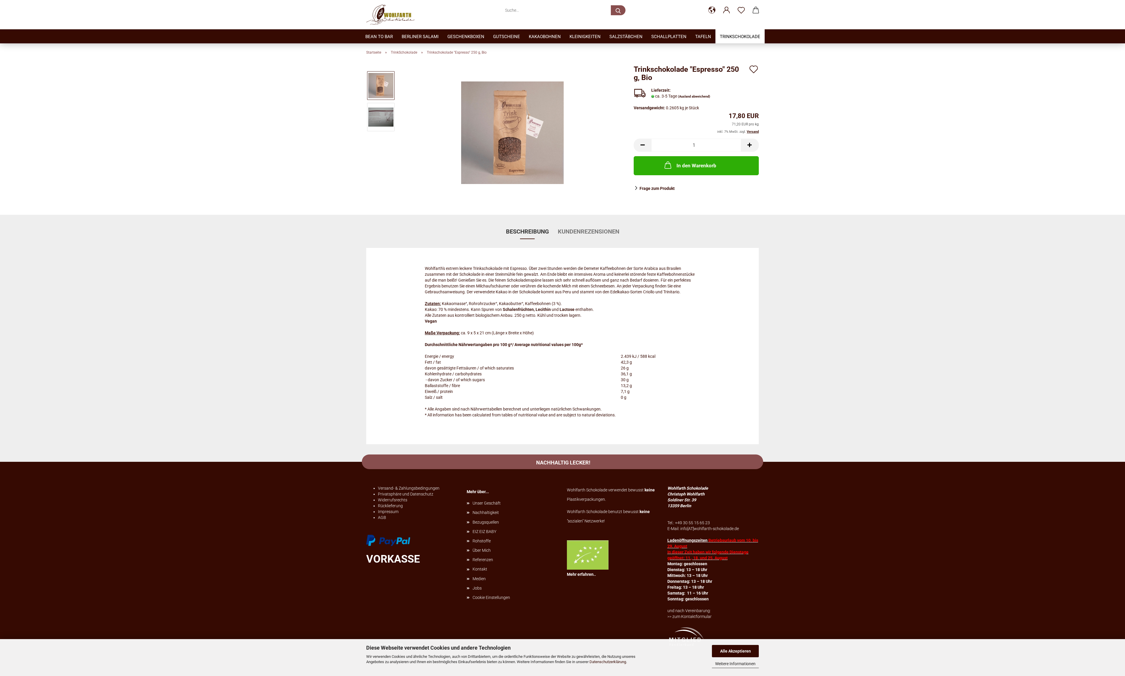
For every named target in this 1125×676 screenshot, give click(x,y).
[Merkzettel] (741, 10)
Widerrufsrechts (392, 500)
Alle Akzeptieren (735, 651)
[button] (712, 10)
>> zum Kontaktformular (689, 616)
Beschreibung (527, 231)
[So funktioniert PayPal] (388, 540)
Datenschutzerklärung (607, 662)
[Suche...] (618, 10)
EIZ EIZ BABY (484, 531)
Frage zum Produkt (657, 188)
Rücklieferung (390, 505)
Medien (479, 578)
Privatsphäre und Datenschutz (405, 494)
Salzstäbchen (625, 36)
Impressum (388, 511)
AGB (382, 517)
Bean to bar (379, 36)
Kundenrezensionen (588, 231)
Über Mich (482, 550)
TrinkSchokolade (740, 36)
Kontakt (480, 569)
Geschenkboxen (465, 36)
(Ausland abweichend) (694, 96)
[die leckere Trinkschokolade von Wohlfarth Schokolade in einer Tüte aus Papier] (512, 132)
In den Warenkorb (696, 165)
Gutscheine (506, 36)
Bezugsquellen (486, 522)
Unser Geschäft (487, 503)
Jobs (477, 588)
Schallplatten (668, 36)
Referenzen (483, 559)
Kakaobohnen (545, 36)
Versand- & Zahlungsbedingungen (408, 488)
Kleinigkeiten (585, 36)
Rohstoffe (482, 541)
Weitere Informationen (735, 663)
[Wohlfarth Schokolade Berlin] (392, 14)
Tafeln (703, 36)
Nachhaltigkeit (486, 512)
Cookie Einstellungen (491, 597)
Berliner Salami (420, 36)
